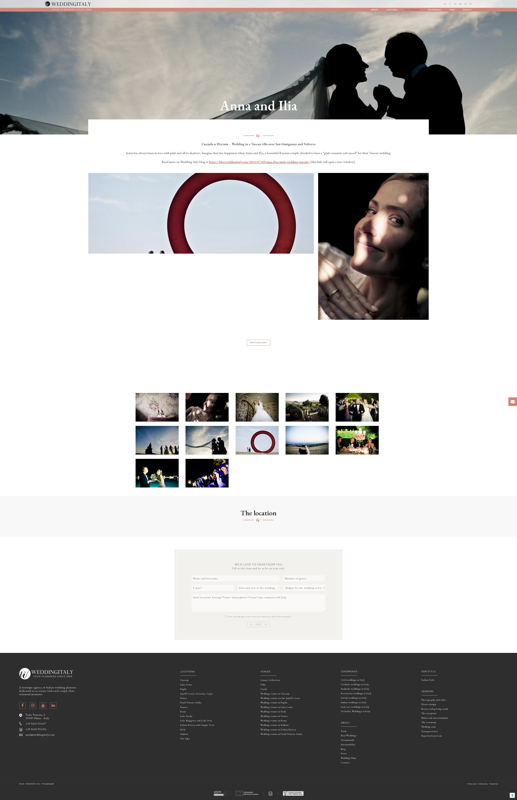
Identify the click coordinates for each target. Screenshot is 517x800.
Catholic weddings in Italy (355, 684)
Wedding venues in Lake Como (277, 707)
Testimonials (435, 10)
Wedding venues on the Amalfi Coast (280, 698)
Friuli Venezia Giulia (191, 702)
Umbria (184, 734)
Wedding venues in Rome (274, 720)
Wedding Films (348, 758)
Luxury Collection (270, 680)
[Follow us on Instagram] (32, 705)
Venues (374, 10)
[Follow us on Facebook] (22, 705)
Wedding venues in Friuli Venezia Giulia (281, 734)
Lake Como (186, 685)
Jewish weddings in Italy (354, 698)
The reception (429, 713)
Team (452, 10)
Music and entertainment (434, 718)
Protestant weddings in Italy (356, 693)
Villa (263, 685)
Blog (343, 749)
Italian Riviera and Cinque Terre (197, 725)
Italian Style (427, 680)
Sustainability (348, 744)
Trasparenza (493, 784)
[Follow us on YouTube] (43, 705)
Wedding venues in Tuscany (275, 694)
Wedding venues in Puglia (274, 702)
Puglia (183, 689)
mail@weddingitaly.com (40, 734)
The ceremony (428, 722)
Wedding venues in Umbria (275, 725)
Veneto (184, 707)
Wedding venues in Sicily (273, 711)
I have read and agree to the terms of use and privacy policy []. (259, 616)
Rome (183, 711)
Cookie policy (483, 784)
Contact (467, 10)
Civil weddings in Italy (353, 680)
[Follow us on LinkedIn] (53, 705)
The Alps (185, 738)
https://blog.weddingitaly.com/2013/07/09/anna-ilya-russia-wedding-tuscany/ (259, 162)
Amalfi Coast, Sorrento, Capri (196, 694)
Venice (183, 698)
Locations (391, 10)
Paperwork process (431, 736)
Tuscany (184, 680)
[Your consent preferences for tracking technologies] (512, 795)
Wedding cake (428, 727)
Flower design (428, 704)
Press (344, 753)
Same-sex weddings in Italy (355, 707)
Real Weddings (412, 10)
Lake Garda (186, 716)
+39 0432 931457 (36, 723)
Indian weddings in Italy (353, 702)
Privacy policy (284, 616)
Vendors (427, 691)
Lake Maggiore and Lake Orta (196, 720)
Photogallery (258, 343)
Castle (264, 689)
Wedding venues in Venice (274, 716)
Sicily (183, 729)
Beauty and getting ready (434, 709)
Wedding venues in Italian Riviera (278, 729)
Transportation (429, 731)
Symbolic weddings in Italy (355, 689)
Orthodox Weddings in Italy (355, 711)
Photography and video (433, 700)
